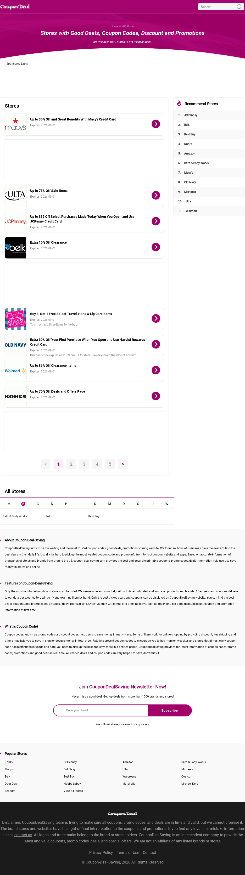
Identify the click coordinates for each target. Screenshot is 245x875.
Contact (149, 852)
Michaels (187, 192)
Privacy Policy (101, 852)
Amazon (186, 153)
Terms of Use (128, 852)
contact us (23, 835)
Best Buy (186, 134)
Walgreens (129, 776)
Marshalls (128, 783)
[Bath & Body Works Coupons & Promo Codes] (16, 319)
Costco (185, 776)
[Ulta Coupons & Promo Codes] (16, 196)
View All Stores (73, 791)
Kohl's (185, 144)
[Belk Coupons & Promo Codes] (16, 247)
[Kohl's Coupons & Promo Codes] (16, 396)
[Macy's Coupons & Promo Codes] (16, 124)
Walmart (187, 211)
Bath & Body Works (193, 163)
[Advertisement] (122, 76)
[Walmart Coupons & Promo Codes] (16, 371)
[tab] (9, 503)
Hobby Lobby (72, 783)
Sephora (10, 791)
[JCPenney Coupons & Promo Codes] (16, 222)
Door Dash (11, 783)
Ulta (184, 201)
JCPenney (187, 115)
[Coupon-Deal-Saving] (15, 6)
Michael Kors (189, 783)
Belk (183, 124)
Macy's (185, 172)
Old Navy (187, 182)
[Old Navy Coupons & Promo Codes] (16, 345)
